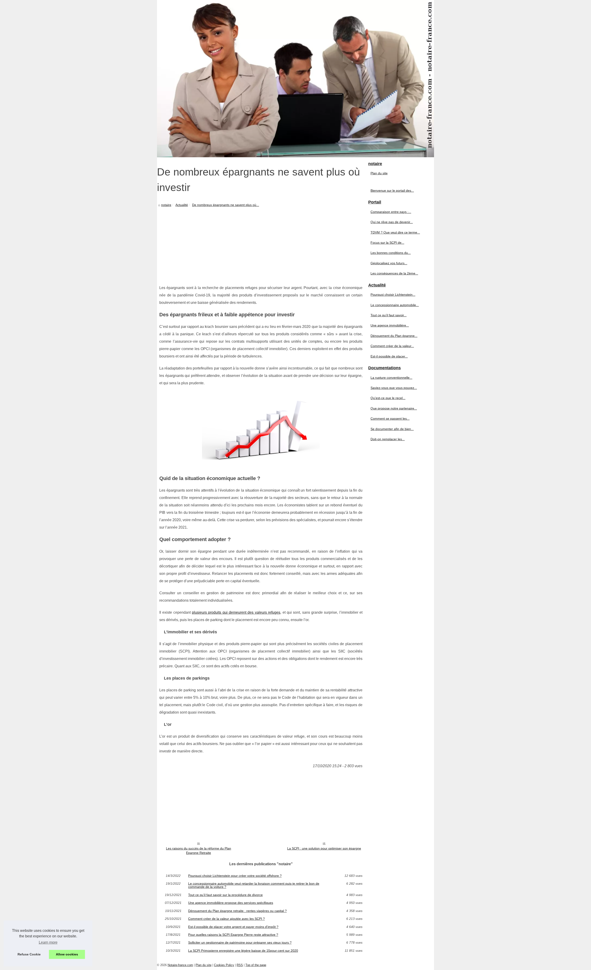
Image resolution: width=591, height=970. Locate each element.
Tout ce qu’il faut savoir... (389, 315)
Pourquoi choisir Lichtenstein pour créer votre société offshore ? (235, 875)
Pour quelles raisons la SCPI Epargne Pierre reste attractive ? (233, 934)
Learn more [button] (48, 942)
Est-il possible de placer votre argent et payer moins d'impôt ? (233, 926)
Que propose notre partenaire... (394, 408)
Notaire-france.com (180, 965)
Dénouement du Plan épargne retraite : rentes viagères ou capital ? (237, 910)
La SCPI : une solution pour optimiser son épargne (324, 848)
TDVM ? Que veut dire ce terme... (395, 232)
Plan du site (379, 173)
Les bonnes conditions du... (391, 253)
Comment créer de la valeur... (392, 346)
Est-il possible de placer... (389, 356)
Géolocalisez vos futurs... (389, 263)
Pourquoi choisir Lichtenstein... (393, 294)
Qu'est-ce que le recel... (388, 398)
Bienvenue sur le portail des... (392, 190)
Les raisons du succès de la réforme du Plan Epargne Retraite (198, 851)
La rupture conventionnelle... (391, 377)
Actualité (181, 205)
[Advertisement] (261, 242)
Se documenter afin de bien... (392, 429)
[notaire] (295, 78)
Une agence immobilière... (390, 325)
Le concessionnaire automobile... (395, 305)
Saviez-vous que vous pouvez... (394, 388)
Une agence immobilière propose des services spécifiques (230, 902)
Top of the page (255, 965)
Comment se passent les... (390, 418)
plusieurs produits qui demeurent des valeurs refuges (236, 612)
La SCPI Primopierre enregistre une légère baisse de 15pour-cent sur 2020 (243, 950)
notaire (166, 205)
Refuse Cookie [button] (29, 954)
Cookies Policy (224, 965)
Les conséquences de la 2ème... (394, 273)
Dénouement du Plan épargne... (394, 336)
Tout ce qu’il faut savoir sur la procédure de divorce (225, 894)
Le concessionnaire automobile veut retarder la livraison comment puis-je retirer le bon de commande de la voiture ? (253, 885)
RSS (240, 965)
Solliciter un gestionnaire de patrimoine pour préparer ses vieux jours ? (240, 942)
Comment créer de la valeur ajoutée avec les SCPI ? (226, 918)
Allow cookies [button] (67, 954)
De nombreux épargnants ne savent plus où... (225, 205)
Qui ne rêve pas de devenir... (392, 222)
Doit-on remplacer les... (388, 439)
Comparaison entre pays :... (391, 212)
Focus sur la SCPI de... (387, 242)
